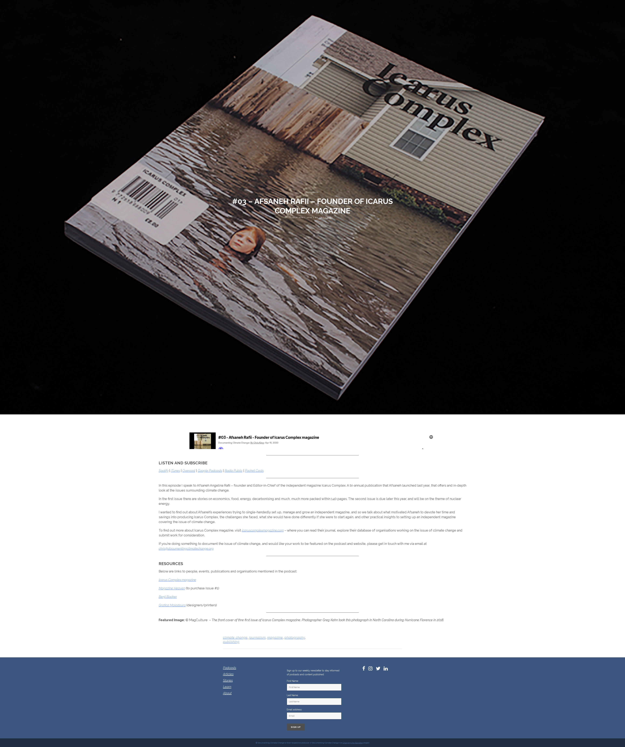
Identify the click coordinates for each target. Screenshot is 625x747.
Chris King (326, 217)
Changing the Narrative (353, 743)
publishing (231, 642)
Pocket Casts (254, 471)
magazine (275, 637)
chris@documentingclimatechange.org (186, 549)
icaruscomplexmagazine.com (263, 530)
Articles (228, 674)
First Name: (293, 681)
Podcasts (312, 192)
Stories (228, 680)
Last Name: (292, 695)
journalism (257, 637)
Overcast (188, 471)
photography (295, 637)
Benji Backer (168, 597)
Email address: (294, 709)
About (227, 693)
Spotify (163, 471)
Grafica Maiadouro (172, 605)
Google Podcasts (210, 471)
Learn (227, 687)
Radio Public (234, 471)
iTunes (175, 471)
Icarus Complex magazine (177, 580)
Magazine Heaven (172, 588)
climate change (235, 637)
